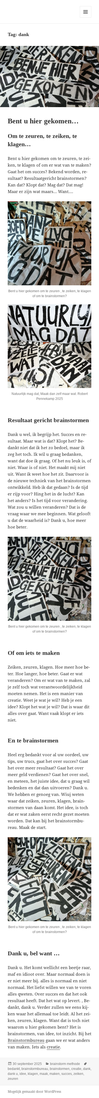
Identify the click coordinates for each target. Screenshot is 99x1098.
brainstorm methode (65, 1064)
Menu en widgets (85, 17)
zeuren (13, 1079)
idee (23, 1074)
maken (55, 1074)
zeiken (78, 1074)
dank (86, 1069)
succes (66, 1074)
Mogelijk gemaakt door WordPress (34, 1091)
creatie (53, 1047)
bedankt (14, 1069)
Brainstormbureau (26, 1040)
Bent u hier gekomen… (43, 121)
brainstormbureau (34, 1069)
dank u (13, 1074)
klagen (33, 1074)
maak (44, 1074)
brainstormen (60, 1069)
